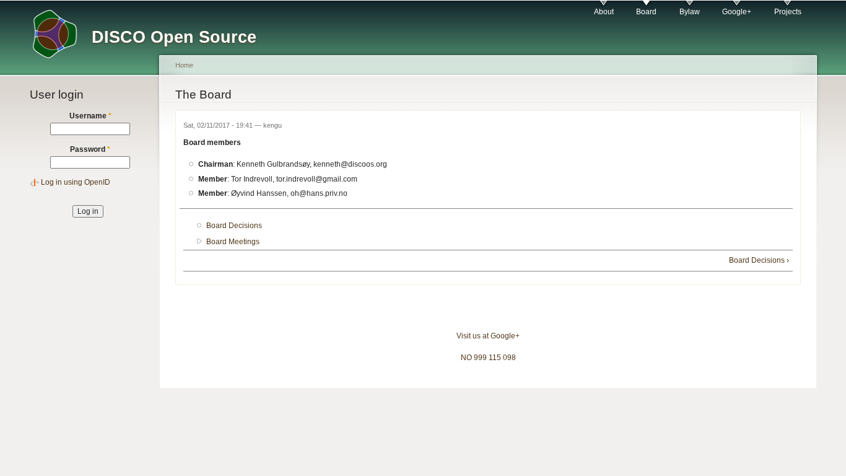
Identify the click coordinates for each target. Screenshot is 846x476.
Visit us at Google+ (488, 336)
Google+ (736, 11)
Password (90, 149)
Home (184, 65)
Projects (787, 11)
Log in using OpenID (75, 182)
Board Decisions (234, 225)
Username (90, 116)
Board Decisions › (759, 260)
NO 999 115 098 (488, 357)
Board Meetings (232, 241)
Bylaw (689, 11)
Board (646, 11)
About (604, 11)
